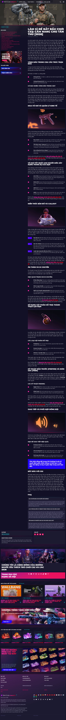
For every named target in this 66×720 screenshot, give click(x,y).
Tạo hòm (46, 680)
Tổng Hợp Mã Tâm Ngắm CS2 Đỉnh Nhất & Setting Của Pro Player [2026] (32, 601)
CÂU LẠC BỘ (47, 1)
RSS (1, 687)
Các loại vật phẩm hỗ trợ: (7, 42)
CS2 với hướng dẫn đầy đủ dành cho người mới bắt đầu (45, 157)
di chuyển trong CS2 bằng (50, 300)
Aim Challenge (48, 678)
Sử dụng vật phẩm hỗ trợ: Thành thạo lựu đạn (10, 41)
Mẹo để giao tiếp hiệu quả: (7, 47)
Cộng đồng (30, 26)
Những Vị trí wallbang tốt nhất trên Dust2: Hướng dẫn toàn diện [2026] (10, 601)
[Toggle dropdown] (26, 2)
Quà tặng (3, 678)
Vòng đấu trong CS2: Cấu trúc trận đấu (9, 32)
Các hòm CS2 (6, 68)
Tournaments (26, 678)
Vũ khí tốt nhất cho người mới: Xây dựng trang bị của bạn (11, 36)
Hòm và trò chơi (4, 689)
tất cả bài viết (21, 583)
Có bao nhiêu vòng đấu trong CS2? (8, 33)
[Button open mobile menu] (63, 2)
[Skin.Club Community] (10, 2)
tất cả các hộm (27, 629)
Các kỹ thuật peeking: (6, 45)
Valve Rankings (27, 680)
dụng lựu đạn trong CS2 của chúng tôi (50, 362)
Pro (2, 691)
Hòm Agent (35, 715)
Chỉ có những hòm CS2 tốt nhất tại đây (9, 652)
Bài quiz (46, 676)
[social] (34, 699)
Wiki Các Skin (25, 689)
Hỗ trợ (2, 685)
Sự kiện (3, 680)
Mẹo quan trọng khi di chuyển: (7, 40)
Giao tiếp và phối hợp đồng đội (8, 46)
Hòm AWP (19, 715)
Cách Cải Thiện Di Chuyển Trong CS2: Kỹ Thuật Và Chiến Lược (53, 601)
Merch (45, 689)
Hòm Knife (3, 715)
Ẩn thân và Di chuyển (5, 39)
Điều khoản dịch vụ (48, 685)
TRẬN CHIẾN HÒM (7, 73)
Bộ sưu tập (25, 676)
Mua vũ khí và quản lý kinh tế (7, 34)
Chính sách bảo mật (27, 685)
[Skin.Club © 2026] (9, 695)
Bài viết (34, 26)
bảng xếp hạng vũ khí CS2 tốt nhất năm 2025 (47, 197)
